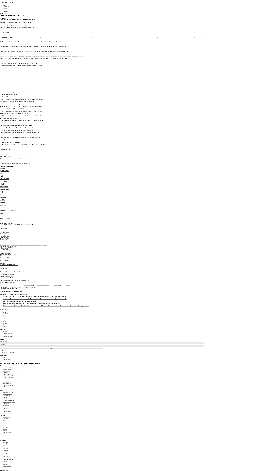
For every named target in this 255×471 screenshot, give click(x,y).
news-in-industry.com (8, 392)
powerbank (4, 171)
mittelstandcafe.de (7, 369)
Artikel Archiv (6, 313)
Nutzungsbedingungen (8, 336)
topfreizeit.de (6, 447)
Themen (5, 323)
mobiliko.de (5, 427)
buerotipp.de (6, 379)
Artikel (4, 312)
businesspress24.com (8, 385)
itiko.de (4, 425)
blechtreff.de (5, 398)
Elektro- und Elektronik (9, 265)
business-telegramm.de (8, 386)
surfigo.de (5, 408)
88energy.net (6, 406)
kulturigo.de (5, 448)
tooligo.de (5, 429)
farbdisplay (4, 187)
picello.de (5, 453)
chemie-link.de (6, 410)
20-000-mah (4, 179)
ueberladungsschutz (8, 210)
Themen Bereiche (7, 324)
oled (2, 184)
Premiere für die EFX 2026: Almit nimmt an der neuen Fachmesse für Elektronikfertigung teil (34, 296)
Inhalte (4, 318)
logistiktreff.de (6, 403)
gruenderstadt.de (7, 374)
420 (1, 176)
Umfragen (5, 326)
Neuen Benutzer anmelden (8, 352)
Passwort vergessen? (7, 350)
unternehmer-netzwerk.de (9, 377)
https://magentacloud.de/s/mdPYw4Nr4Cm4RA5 (18, 163)
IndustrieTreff (6, 2)
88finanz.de (5, 418)
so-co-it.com (5, 430)
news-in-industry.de (7, 394)
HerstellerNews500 (7, 333)
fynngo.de (5, 461)
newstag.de (5, 464)
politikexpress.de (7, 466)
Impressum (5, 11)
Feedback (5, 331)
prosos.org (5, 450)
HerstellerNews (6, 359)
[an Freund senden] (16, 245)
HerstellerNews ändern (17, 287)
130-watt (3, 181)
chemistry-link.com (7, 411)
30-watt (3, 197)
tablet (2, 216)
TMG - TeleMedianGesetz (43, 285)
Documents (5, 315)
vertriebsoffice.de (7, 383)
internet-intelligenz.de (8, 459)
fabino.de (5, 437)
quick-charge (5, 218)
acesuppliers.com (7, 432)
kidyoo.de (5, 443)
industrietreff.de (6, 395)
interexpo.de (5, 372)
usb (1, 192)
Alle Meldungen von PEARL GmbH (12, 291)
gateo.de (5, 445)
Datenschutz (57, 285)
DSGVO (67, 285)
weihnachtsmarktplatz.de (8, 458)
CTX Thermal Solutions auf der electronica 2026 (19, 301)
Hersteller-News (6, 6)
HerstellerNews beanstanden (29, 287)
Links (4, 9)
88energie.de (6, 405)
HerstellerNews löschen (6, 287)
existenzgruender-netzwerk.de (10, 375)
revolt (11, 37)
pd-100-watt (4, 189)
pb (1, 173)
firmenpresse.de (6, 371)
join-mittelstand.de (7, 367)
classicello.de (6, 451)
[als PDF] (7, 245)
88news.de (5, 442)
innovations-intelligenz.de (9, 402)
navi (2, 213)
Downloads (5, 8)
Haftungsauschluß (28, 285)
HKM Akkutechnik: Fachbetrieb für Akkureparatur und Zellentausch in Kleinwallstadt (31, 303)
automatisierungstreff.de (8, 400)
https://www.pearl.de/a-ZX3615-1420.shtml (16, 158)
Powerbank (4, 37)
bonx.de (4, 380)
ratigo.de (5, 420)
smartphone (4, 208)
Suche (4, 321)
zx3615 (3, 200)
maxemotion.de (6, 462)
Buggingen (4, 257)
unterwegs (4, 205)
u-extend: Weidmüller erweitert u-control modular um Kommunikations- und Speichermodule (35, 299)
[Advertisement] (20, 79)
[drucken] (2, 245)
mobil (2, 202)
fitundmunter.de (6, 456)
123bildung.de (6, 382)
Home (4, 5)
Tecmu (7, 470)
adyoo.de (5, 454)
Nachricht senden (12, 282)
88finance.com (6, 417)
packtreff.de (5, 397)
